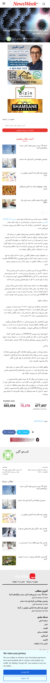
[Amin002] (25, 57)
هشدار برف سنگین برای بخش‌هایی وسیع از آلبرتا (32, 529)
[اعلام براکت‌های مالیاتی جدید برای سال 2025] (9, 204)
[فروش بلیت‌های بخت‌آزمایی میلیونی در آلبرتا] (9, 176)
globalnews (39, 421)
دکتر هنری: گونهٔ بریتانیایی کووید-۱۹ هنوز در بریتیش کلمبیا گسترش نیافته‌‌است (12, 472)
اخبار (33, 598)
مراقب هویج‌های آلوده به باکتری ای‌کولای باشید (33, 187)
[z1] (25, 440)
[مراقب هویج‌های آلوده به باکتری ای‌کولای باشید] (9, 190)
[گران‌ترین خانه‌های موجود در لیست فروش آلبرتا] (9, 560)
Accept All (25, 672)
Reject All (25, 678)
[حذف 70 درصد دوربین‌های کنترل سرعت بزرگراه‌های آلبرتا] (9, 149)
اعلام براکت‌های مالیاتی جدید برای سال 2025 (34, 201)
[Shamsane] (25, 106)
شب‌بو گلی (19, 39)
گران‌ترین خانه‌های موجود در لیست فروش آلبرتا (32, 558)
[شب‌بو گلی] (9, 39)
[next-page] (42, 212)
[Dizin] (25, 92)
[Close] (47, 652)
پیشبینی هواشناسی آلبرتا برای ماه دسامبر (33, 159)
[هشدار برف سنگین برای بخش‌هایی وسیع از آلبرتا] (9, 532)
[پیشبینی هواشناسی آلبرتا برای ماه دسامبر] (9, 163)
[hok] (25, 77)
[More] (32, 432)
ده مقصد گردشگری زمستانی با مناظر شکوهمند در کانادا (38, 471)
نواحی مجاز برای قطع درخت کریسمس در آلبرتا (33, 544)
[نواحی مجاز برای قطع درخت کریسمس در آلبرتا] (9, 546)
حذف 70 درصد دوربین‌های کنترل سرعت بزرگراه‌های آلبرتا (33, 146)
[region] (25, 666)
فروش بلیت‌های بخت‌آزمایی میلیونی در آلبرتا (33, 174)
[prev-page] (46, 212)
